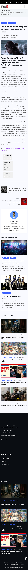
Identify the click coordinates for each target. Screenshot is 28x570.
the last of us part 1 (7, 163)
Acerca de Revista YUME (8, 458)
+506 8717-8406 (6, 433)
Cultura (22, 564)
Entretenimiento (14, 564)
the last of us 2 (7, 158)
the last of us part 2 (7, 168)
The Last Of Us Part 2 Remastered (7, 175)
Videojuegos (19, 562)
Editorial (4, 461)
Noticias (8, 10)
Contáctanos (5, 464)
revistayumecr (7, 264)
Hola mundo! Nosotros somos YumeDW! (13, 261)
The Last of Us (7, 155)
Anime (11, 562)
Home (2, 10)
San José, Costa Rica (7, 430)
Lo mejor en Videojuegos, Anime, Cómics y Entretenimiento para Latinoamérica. (11, 426)
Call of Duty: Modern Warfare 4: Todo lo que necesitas (14, 405)
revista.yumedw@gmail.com (8, 435)
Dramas (6, 564)
